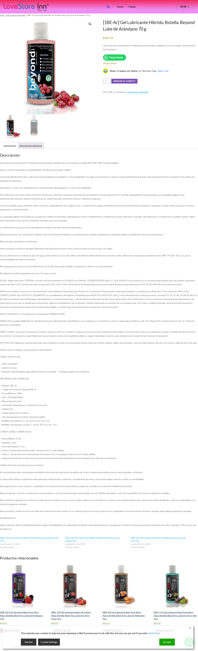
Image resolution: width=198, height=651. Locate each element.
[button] (90, 24)
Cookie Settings (49, 641)
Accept (167, 641)
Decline (29, 641)
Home (120, 6)
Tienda (132, 6)
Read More (154, 633)
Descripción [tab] (10, 145)
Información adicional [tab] (30, 145)
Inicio (2, 15)
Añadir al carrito (124, 81)
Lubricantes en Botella (15, 15)
